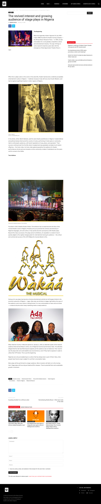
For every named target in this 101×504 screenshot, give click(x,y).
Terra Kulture (12, 380)
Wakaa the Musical (31, 380)
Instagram (92, 490)
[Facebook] (10, 26)
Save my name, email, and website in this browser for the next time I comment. (30, 468)
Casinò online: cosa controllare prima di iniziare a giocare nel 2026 (80, 60)
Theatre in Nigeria (21, 380)
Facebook (83, 490)
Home (9, 10)
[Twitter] (13, 26)
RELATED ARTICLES (14, 407)
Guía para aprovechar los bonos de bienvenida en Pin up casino (80, 65)
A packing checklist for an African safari (18, 400)
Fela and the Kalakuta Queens (39, 378)
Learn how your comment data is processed (40, 476)
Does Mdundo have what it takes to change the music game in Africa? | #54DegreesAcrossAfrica (35, 425)
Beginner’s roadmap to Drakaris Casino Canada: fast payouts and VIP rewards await (80, 46)
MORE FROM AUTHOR (26, 407)
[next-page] (12, 431)
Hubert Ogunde (51, 378)
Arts (17, 10)
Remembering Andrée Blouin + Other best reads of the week (51, 400)
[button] (98, 4)
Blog (14, 10)
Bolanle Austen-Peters (26, 378)
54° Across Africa (12, 421)
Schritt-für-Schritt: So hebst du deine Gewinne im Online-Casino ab (80, 56)
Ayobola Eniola (13, 22)
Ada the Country (16, 378)
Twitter (83, 492)
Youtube (91, 492)
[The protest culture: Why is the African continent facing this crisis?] (17, 416)
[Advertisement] (35, 64)
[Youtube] (87, 493)
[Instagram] (88, 490)
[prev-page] (9, 431)
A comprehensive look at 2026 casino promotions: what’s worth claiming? (77, 51)
